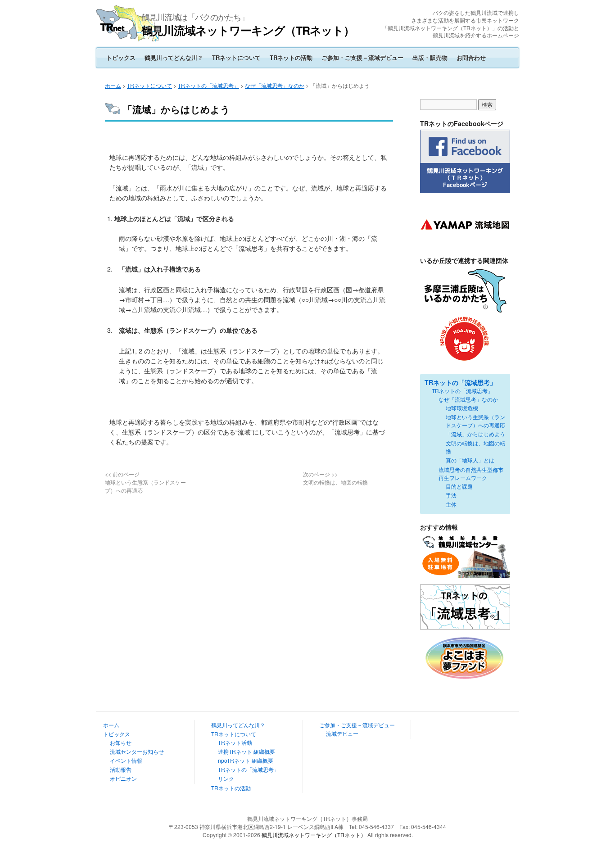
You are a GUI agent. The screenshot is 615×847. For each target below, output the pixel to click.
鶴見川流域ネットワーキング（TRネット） (247, 30)
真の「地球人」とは (470, 460)
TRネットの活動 (291, 57)
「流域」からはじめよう (475, 434)
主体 (451, 504)
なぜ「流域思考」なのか (274, 85)
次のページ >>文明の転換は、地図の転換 (335, 478)
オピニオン (123, 778)
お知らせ (120, 742)
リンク (226, 778)
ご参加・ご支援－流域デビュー (362, 57)
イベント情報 (126, 760)
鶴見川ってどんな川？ (174, 57)
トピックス (121, 57)
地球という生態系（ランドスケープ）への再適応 (475, 421)
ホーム (113, 85)
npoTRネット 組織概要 (245, 760)
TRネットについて (236, 57)
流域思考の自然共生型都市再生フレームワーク (471, 473)
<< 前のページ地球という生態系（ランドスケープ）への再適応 (145, 482)
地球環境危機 (462, 408)
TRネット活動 (235, 742)
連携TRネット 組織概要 (246, 751)
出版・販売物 (430, 57)
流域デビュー (342, 733)
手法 (451, 495)
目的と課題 (459, 486)
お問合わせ (471, 57)
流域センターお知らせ (137, 751)
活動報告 (120, 769)
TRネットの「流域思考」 (208, 85)
